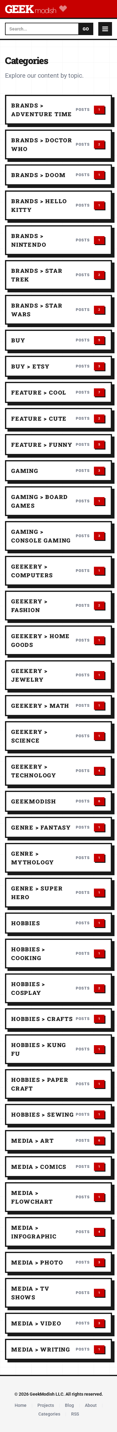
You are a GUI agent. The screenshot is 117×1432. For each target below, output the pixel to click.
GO (86, 28)
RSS (75, 1413)
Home (21, 1405)
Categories (49, 1413)
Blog (69, 1405)
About (91, 1405)
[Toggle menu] (105, 29)
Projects (45, 1405)
